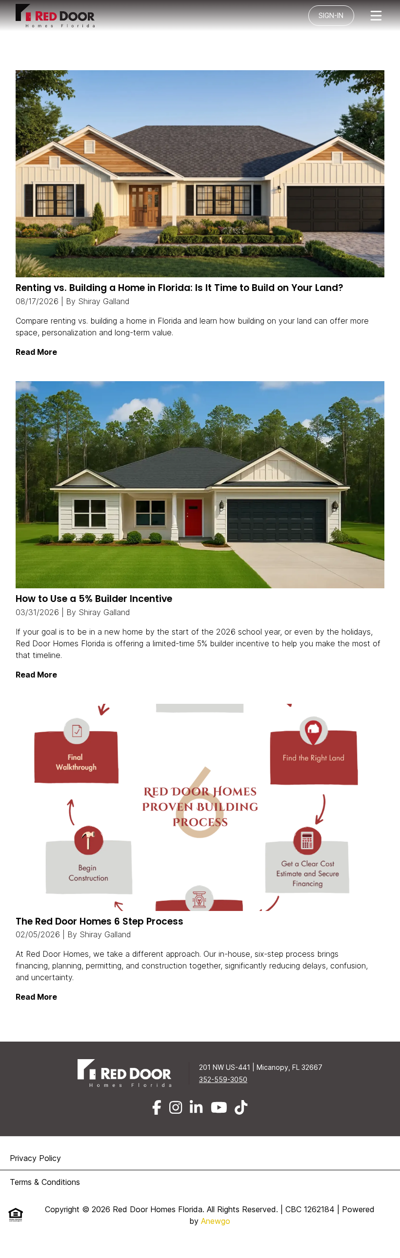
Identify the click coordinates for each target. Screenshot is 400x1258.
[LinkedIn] (196, 1107)
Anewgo (215, 1221)
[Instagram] (175, 1107)
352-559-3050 (223, 1079)
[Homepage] (62, 15)
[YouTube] (219, 1107)
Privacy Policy (35, 1158)
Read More (36, 352)
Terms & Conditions (45, 1182)
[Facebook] (156, 1107)
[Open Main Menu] (376, 15)
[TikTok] (241, 1107)
